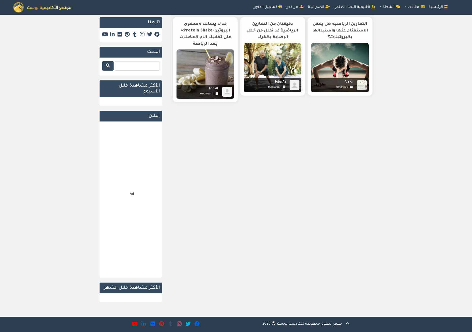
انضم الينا (316, 7)
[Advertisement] (271, 148)
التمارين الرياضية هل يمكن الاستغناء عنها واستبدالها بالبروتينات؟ (340, 31)
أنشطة (389, 7)
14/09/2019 (274, 87)
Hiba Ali (280, 82)
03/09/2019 (206, 94)
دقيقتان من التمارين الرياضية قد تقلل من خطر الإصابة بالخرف (272, 31)
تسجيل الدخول (265, 7)
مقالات (414, 7)
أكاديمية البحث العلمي (352, 7)
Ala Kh (349, 82)
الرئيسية (436, 7)
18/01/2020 (342, 87)
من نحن (292, 7)
